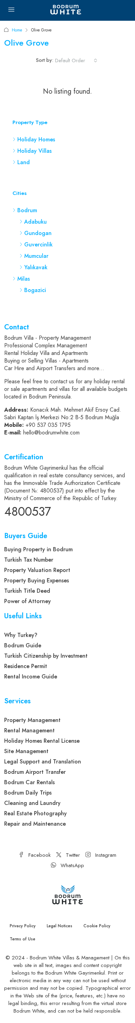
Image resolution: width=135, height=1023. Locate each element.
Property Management (32, 720)
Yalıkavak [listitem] (35, 267)
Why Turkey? (20, 635)
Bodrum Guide (22, 645)
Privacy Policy (23, 926)
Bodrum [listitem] (27, 210)
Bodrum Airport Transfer (35, 772)
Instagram (104, 855)
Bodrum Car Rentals (29, 782)
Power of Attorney (27, 601)
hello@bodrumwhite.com (51, 433)
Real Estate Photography (35, 813)
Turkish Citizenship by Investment (46, 656)
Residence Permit (25, 666)
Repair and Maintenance (35, 824)
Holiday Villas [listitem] (34, 151)
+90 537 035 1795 (48, 425)
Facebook (39, 855)
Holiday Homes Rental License (42, 741)
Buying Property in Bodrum (38, 549)
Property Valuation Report (37, 570)
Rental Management (29, 730)
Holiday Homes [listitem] (36, 139)
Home (17, 30)
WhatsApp (71, 865)
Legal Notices (59, 926)
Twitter (72, 855)
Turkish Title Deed (27, 591)
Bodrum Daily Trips (28, 793)
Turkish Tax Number (28, 560)
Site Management (26, 751)
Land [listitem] (23, 162)
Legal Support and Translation (42, 762)
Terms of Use (22, 939)
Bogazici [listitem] (35, 290)
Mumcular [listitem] (36, 256)
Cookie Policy (96, 926)
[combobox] (76, 60)
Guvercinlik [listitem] (38, 244)
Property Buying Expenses (36, 580)
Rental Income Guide (30, 677)
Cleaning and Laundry (32, 803)
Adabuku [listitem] (35, 222)
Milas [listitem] (23, 279)
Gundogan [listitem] (38, 233)
